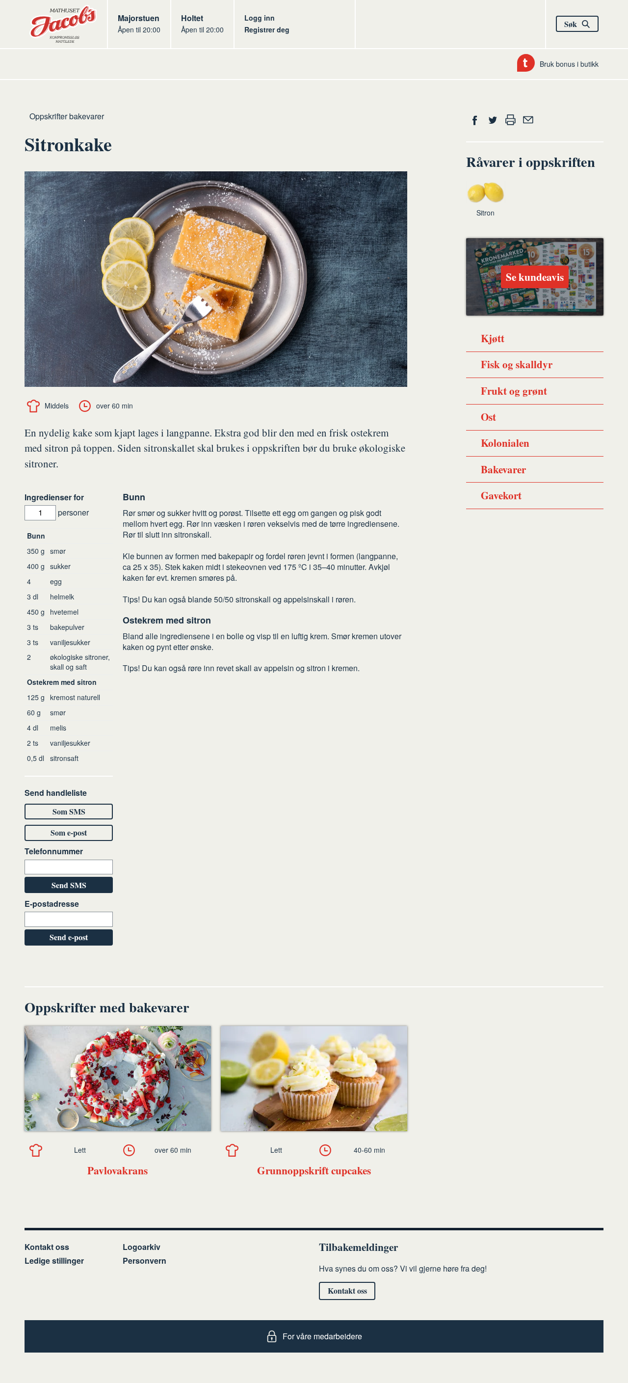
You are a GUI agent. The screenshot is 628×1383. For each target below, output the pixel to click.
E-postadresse (52, 903)
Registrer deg (266, 29)
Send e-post (69, 937)
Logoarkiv (141, 1246)
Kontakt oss (47, 1246)
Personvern (144, 1260)
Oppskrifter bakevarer (66, 116)
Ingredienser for (54, 497)
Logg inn (259, 18)
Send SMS (69, 885)
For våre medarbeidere (322, 1336)
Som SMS (68, 811)
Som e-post (69, 832)
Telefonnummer (54, 851)
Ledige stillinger (54, 1260)
